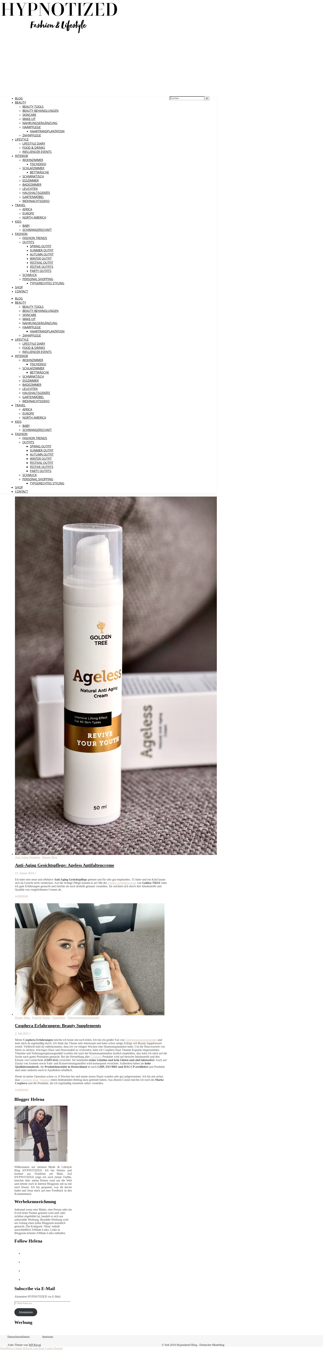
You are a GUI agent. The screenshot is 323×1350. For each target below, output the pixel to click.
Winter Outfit (41, 258)
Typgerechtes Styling (47, 283)
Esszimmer (30, 180)
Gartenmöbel (33, 197)
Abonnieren (26, 1312)
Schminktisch (33, 176)
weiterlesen (21, 896)
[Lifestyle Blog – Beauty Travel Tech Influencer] (59, 33)
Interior (21, 156)
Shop (19, 287)
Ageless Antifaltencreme (121, 882)
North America (34, 217)
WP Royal (35, 1344)
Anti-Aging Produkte (27, 857)
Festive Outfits (41, 267)
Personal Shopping (37, 279)
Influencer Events (37, 152)
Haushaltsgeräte (36, 193)
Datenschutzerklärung (18, 1336)
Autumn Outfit (42, 254)
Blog (19, 98)
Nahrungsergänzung (39, 123)
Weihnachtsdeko (36, 201)
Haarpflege (31, 127)
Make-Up (29, 119)
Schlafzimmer (33, 168)
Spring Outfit (40, 246)
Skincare (29, 115)
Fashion (21, 234)
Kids (18, 222)
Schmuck (29, 275)
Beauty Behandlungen (40, 111)
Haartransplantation (47, 131)
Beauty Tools (33, 107)
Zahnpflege (31, 135)
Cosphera (96, 1056)
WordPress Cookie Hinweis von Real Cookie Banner (31, 1348)
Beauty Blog (49, 857)
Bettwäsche (39, 172)
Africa (27, 209)
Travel (20, 205)
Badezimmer (31, 185)
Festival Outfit (41, 263)
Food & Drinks (33, 148)
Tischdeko (38, 164)
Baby (26, 226)
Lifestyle (22, 139)
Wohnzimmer (32, 160)
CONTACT (21, 291)
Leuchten (30, 189)
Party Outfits (40, 271)
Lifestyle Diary (33, 143)
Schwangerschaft (37, 230)
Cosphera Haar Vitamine (35, 1079)
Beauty (20, 102)
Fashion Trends (34, 238)
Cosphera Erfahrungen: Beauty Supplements (58, 1025)
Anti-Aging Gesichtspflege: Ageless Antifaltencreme (64, 865)
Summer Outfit (41, 250)
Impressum (47, 1336)
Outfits (28, 242)
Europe (28, 213)
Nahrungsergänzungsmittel (83, 1017)
